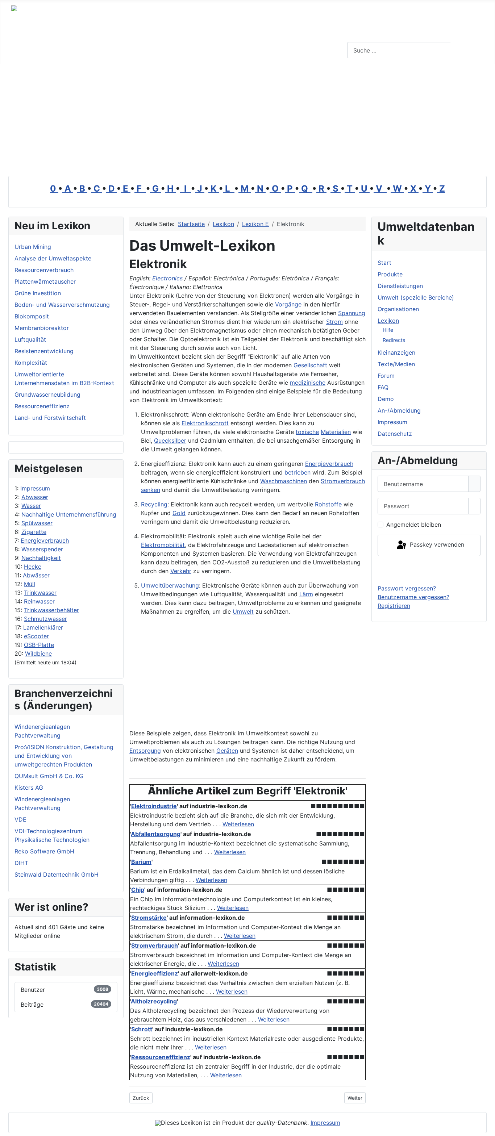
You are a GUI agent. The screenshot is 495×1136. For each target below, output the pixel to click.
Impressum (35, 488)
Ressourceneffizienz (160, 1057)
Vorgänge (288, 304)
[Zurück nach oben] (486, 1127)
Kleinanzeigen (396, 352)
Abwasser (34, 497)
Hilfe (388, 330)
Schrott (141, 1029)
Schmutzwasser (45, 618)
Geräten (227, 750)
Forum (386, 375)
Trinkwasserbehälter (51, 610)
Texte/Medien (396, 364)
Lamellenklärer (43, 627)
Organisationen (398, 309)
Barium (141, 861)
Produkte (390, 274)
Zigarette (33, 531)
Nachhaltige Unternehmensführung (68, 514)
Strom (334, 321)
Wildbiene (38, 653)
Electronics (167, 278)
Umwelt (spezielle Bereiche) (416, 297)
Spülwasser (37, 523)
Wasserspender (42, 549)
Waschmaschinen (283, 481)
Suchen (468, 50)
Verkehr (180, 571)
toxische (307, 431)
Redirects (394, 340)
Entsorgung (145, 750)
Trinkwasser (40, 592)
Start (384, 262)
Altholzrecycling (154, 1001)
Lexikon (388, 320)
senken (150, 489)
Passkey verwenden (436, 544)
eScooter (36, 636)
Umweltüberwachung (170, 585)
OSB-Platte (39, 644)
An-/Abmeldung (399, 410)
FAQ (383, 387)
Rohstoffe (328, 504)
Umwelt (243, 611)
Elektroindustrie (154, 806)
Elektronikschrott (205, 423)
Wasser (31, 505)
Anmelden (429, 569)
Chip (137, 889)
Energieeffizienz (154, 973)
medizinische (307, 382)
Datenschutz (395, 433)
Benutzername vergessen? (413, 597)
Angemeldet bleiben (413, 524)
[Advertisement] (247, 118)
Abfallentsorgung (155, 834)
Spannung (351, 313)
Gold (179, 513)
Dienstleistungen (400, 285)
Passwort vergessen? (407, 588)
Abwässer (36, 575)
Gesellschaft (310, 365)
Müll (29, 584)
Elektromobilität (163, 544)
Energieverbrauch (45, 540)
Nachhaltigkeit (41, 557)
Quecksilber (170, 440)
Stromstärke (149, 917)
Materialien (336, 431)
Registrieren (394, 605)
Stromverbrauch (343, 481)
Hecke (32, 566)
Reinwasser (39, 601)
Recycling (154, 504)
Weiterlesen (238, 824)
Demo (386, 398)
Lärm (306, 594)
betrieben (297, 472)
